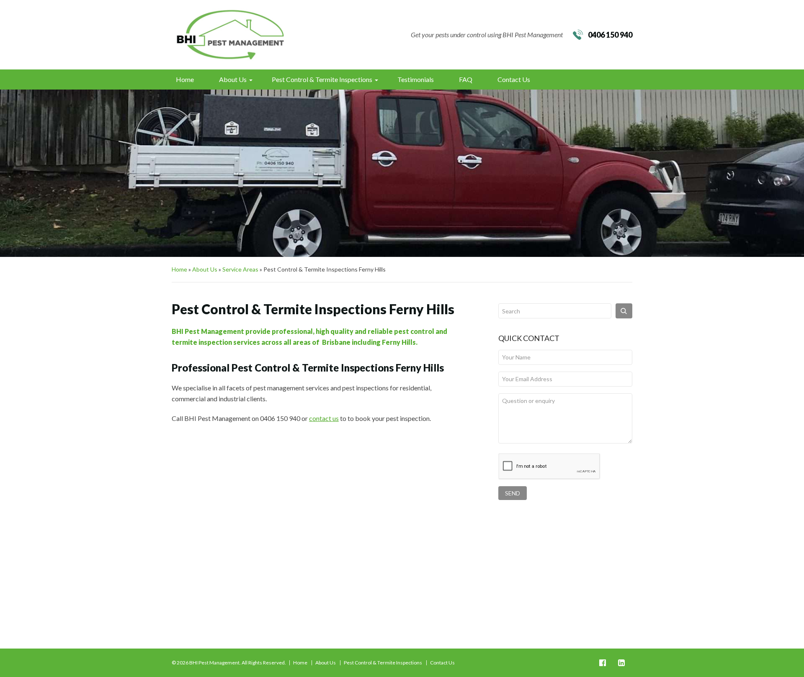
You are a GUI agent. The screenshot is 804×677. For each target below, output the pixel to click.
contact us (324, 418)
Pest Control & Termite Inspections (322, 79)
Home (185, 79)
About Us (233, 79)
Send (512, 493)
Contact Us (513, 79)
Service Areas (240, 269)
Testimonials (415, 79)
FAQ (465, 79)
